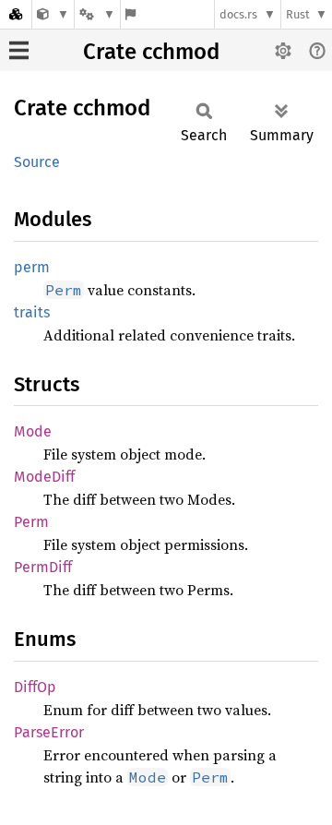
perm (32, 267)
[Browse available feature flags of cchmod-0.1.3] (130, 14)
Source (37, 162)
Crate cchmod (151, 52)
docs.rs (238, 14)
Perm (31, 522)
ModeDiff (44, 476)
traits (32, 312)
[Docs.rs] (15, 14)
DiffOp (35, 687)
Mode (33, 431)
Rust (298, 14)
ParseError (49, 732)
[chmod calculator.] (53, 14)
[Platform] (97, 14)
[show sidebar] (19, 50)
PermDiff (43, 567)
